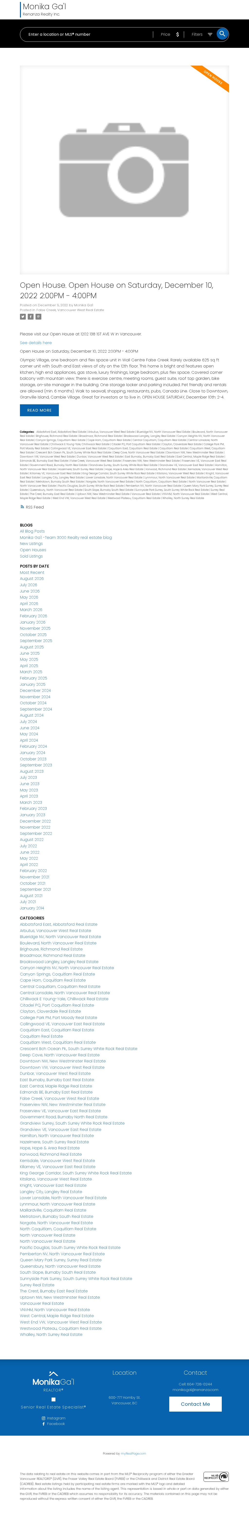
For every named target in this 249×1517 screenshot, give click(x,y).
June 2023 (29, 784)
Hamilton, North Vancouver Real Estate (57, 1135)
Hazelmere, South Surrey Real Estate (81, 469)
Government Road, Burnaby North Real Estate (59, 465)
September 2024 (36, 709)
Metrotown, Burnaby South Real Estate (60, 481)
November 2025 (35, 628)
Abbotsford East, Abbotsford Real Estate (61, 432)
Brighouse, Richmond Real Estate (57, 436)
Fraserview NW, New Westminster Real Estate (151, 461)
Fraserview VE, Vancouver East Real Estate (60, 1111)
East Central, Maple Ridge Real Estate (200, 456)
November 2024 (35, 697)
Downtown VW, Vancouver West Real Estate (47, 456)
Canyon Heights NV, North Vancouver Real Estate (67, 968)
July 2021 (28, 902)
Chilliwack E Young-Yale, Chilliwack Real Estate (80, 444)
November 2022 (35, 827)
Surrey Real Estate (37, 1285)
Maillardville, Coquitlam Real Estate (53, 1210)
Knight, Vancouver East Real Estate (53, 1185)
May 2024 (29, 734)
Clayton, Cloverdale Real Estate (182, 444)
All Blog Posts (32, 531)
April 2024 (29, 740)
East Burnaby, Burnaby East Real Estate (150, 456)
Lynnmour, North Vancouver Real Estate (169, 477)
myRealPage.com (133, 1453)
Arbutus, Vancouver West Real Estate (111, 432)
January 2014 (32, 908)
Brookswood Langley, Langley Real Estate (150, 436)
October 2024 (33, 703)
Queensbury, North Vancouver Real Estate (56, 490)
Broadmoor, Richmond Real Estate (101, 436)
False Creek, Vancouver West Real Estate (70, 310)
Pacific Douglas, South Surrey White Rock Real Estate (91, 486)
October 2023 (33, 759)
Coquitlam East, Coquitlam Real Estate (133, 448)
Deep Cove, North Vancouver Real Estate (139, 452)
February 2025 (33, 678)
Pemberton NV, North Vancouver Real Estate (154, 486)
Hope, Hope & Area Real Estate (124, 469)
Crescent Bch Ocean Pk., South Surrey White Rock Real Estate (74, 452)
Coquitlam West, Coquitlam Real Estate (58, 1042)
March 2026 (31, 609)
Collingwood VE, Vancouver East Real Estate (79, 448)
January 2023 (32, 815)
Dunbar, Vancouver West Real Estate (100, 456)
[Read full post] (124, 173)
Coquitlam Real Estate (174, 448)
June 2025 (30, 653)
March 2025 (31, 672)
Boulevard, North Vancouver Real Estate (58, 943)
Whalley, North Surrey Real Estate (183, 498)
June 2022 (29, 852)
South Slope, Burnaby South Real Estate (109, 490)
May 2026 (29, 597)
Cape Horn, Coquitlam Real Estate (109, 440)
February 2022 (33, 870)
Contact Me (195, 1404)
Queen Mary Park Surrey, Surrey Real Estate (61, 1260)
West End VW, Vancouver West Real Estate (79, 498)
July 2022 (28, 846)
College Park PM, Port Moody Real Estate (58, 1017)
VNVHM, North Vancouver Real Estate (186, 494)
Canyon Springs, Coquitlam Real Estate (61, 440)
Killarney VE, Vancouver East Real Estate (55, 473)
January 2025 (32, 684)
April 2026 (29, 603)
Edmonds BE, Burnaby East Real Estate (44, 461)
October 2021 (32, 883)
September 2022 (36, 833)
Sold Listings (31, 556)
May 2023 (29, 790)
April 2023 (29, 796)
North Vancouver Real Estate (207, 481)
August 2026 (32, 578)
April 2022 (29, 864)
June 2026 (30, 591)
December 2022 (35, 821)
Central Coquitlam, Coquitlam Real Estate (160, 440)
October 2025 (33, 634)
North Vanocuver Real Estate (38, 486)
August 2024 (32, 715)
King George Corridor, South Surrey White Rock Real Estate (118, 473)
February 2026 (33, 616)
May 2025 (29, 659)
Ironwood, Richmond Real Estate (166, 469)
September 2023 (36, 765)
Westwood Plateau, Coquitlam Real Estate (134, 498)
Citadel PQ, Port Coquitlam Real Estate (136, 444)
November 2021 (34, 877)
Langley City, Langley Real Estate (63, 477)
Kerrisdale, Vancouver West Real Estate (57, 1160)
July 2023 (28, 777)
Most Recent (32, 572)
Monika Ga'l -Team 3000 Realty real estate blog (66, 537)
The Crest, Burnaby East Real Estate (52, 494)
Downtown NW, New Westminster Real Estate (195, 452)
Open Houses (33, 550)
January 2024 (32, 752)
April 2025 (29, 666)
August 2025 (32, 647)
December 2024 (35, 690)
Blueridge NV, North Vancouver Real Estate (164, 432)
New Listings (31, 543)
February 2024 (33, 746)
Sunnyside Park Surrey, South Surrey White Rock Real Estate (172, 490)
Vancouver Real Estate (146, 494)
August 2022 (32, 839)
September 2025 (36, 641)
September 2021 (35, 889)
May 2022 (29, 858)
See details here (36, 343)
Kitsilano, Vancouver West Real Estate (180, 473)
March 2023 (31, 802)
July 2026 (28, 585)
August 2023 (32, 771)
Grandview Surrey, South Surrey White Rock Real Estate (123, 465)
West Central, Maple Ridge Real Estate (57, 1316)
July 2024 (28, 721)
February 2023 (33, 808)
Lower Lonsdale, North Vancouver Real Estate (114, 477)
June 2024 (29, 728)
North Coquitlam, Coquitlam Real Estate (161, 481)
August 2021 (31, 895)
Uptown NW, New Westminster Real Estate (103, 494)
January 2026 (32, 622)
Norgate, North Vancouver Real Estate (110, 481)
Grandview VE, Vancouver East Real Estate (186, 465)
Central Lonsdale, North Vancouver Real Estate (65, 993)
